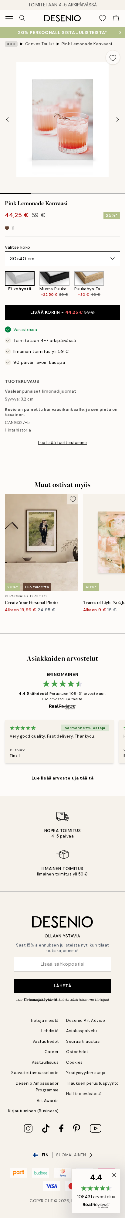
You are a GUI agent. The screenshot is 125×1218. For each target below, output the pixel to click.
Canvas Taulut (39, 43)
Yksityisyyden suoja (86, 1072)
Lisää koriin (62, 312)
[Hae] (22, 18)
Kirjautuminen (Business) (33, 1111)
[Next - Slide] (118, 120)
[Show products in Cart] (116, 18)
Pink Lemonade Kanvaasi (87, 43)
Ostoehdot (77, 1051)
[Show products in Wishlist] (102, 18)
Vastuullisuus (45, 1062)
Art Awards (48, 1100)
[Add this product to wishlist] (113, 57)
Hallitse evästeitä (84, 1093)
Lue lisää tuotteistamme (62, 442)
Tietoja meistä (44, 1020)
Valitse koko (17, 247)
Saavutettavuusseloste (35, 1072)
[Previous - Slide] (7, 120)
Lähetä (62, 985)
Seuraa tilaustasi (83, 1041)
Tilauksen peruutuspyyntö (92, 1083)
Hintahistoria (18, 430)
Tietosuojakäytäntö (40, 999)
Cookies (74, 1062)
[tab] (15, 191)
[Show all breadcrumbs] (11, 44)
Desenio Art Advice (85, 1020)
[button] (96, 1191)
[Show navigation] (9, 18)
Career (52, 1051)
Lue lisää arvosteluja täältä (63, 778)
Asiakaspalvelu (81, 1030)
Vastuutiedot (45, 1041)
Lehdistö (50, 1030)
